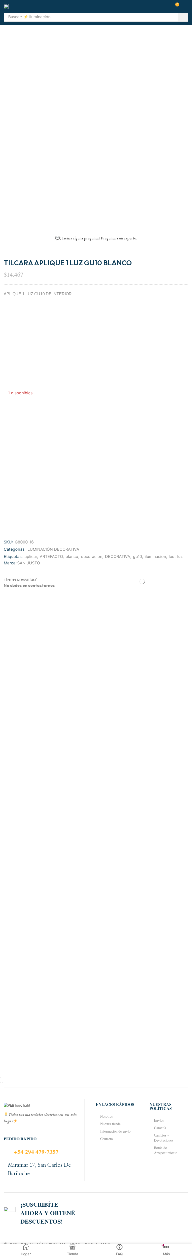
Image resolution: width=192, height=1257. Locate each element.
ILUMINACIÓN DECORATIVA (52, 549)
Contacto (106, 1138)
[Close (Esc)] (0, 1077)
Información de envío (115, 1131)
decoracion (91, 556)
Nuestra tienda (110, 1123)
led (171, 556)
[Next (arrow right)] (2, 1082)
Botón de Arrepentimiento (165, 1150)
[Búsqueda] (183, 17)
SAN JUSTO (28, 562)
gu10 (137, 556)
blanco (72, 556)
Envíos (159, 1120)
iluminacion (155, 556)
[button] (175, 6)
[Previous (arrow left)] (0, 1082)
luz (180, 556)
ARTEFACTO (51, 556)
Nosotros (106, 1116)
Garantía (160, 1127)
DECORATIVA (117, 556)
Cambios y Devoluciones (163, 1138)
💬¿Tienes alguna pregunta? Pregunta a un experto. (96, 238)
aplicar (30, 556)
